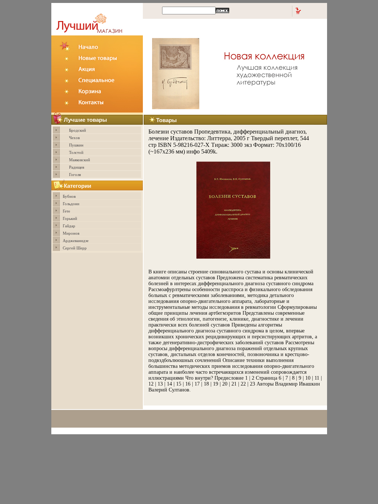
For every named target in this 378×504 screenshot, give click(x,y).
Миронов (71, 233)
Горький (70, 218)
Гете (66, 211)
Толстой (76, 152)
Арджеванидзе (76, 240)
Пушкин (76, 145)
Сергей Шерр (75, 248)
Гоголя (75, 174)
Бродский (77, 130)
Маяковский (79, 160)
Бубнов (69, 196)
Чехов (74, 137)
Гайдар (69, 226)
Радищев (76, 167)
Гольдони (71, 203)
